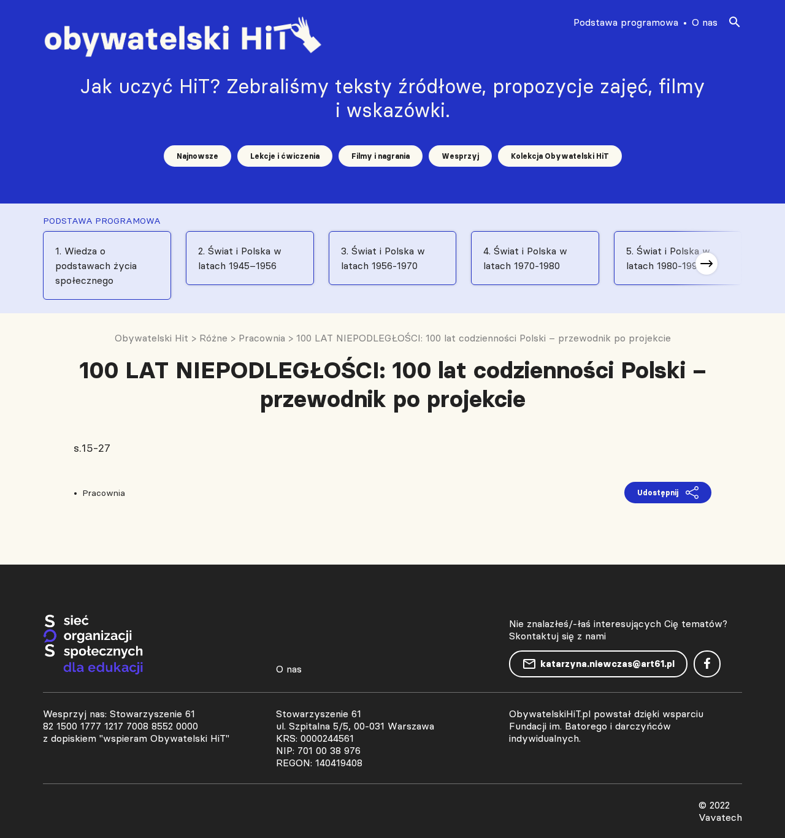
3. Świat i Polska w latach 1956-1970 (383, 258)
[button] (706, 264)
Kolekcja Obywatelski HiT (560, 156)
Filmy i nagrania (380, 156)
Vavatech (720, 817)
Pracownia (103, 492)
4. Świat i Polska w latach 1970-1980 (525, 258)
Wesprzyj (460, 156)
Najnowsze (197, 156)
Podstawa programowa (625, 22)
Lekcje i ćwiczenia (285, 156)
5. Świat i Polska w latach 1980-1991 (668, 258)
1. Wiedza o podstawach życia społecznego (96, 265)
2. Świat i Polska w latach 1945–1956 (239, 258)
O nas (705, 22)
